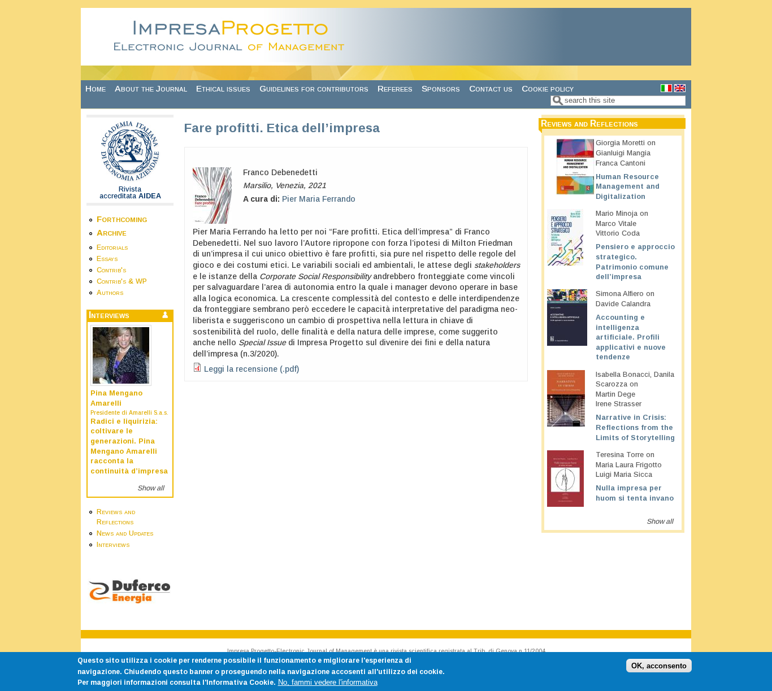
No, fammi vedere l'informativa (328, 682)
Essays (107, 259)
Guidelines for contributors (313, 88)
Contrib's (111, 270)
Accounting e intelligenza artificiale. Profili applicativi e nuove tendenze (631, 338)
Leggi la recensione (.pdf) (251, 368)
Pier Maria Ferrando (318, 198)
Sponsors (441, 88)
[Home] (232, 59)
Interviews (113, 545)
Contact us (491, 88)
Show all (150, 488)
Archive (112, 232)
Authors (110, 293)
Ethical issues (223, 88)
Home (95, 88)
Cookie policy (548, 88)
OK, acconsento (659, 666)
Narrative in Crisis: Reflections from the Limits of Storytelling (635, 427)
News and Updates (125, 533)
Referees (395, 88)
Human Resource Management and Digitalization (628, 187)
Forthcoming (122, 219)
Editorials (112, 247)
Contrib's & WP (122, 281)
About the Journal (151, 88)
